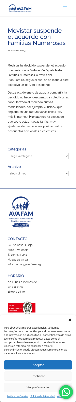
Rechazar (38, 376)
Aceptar (38, 365)
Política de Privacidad (42, 396)
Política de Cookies (17, 396)
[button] (70, 320)
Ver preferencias (38, 387)
